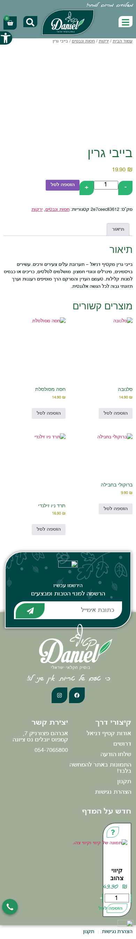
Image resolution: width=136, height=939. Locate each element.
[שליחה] (30, 610)
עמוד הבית (123, 41)
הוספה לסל (63, 184)
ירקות (104, 41)
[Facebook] (77, 695)
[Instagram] (59, 695)
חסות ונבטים (83, 41)
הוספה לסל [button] (116, 413)
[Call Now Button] (10, 907)
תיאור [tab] (118, 229)
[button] (6, 38)
